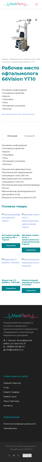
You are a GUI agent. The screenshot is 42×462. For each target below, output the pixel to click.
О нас (6, 387)
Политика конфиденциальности (20, 424)
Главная (5, 59)
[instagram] (18, 455)
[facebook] (9, 455)
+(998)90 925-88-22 (15, 347)
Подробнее (11, 245)
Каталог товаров (11, 392)
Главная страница (12, 383)
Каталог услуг (10, 397)
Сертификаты (10, 428)
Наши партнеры (11, 401)
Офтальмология (16, 59)
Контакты (8, 406)
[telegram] (14, 455)
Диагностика (29, 59)
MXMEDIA (27, 449)
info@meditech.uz (14, 350)
